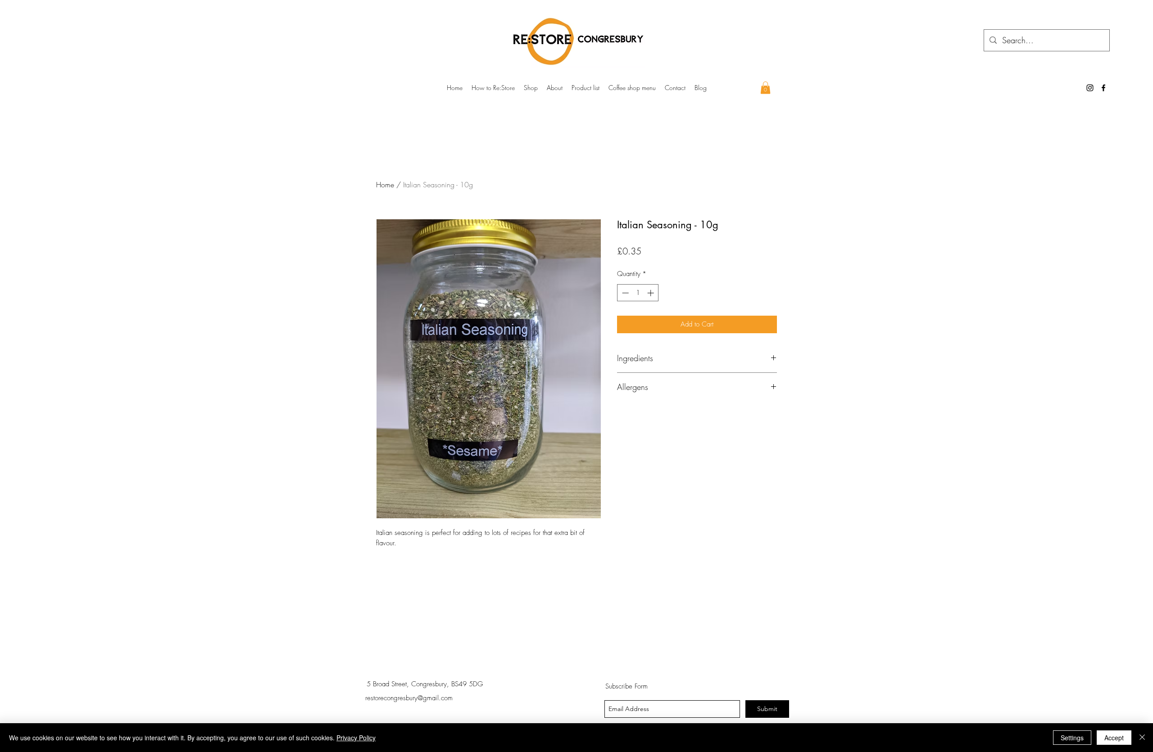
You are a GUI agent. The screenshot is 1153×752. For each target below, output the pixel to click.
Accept (1114, 737)
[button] (765, 88)
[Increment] (651, 293)
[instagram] (1089, 87)
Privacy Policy (356, 737)
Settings (1072, 737)
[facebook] (1103, 87)
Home (385, 185)
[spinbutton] (638, 293)
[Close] (1142, 737)
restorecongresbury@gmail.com (409, 697)
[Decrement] (624, 293)
